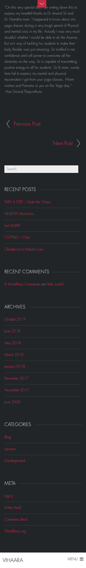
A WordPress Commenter (22, 284)
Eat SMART (12, 225)
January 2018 (14, 366)
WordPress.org (15, 531)
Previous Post (27, 124)
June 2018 (12, 331)
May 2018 (12, 343)
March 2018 (14, 354)
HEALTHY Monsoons (19, 213)
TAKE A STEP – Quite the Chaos (27, 202)
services (10, 449)
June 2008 (12, 402)
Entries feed (12, 507)
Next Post (63, 143)
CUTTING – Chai (17, 237)
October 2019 (15, 319)
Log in (8, 495)
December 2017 (16, 378)
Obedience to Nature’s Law (24, 249)
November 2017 (16, 390)
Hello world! (55, 284)
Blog (7, 437)
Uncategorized (14, 460)
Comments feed (15, 519)
